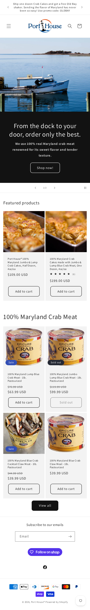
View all (45, 505)
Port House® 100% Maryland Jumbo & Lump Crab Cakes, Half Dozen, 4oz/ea (23, 264)
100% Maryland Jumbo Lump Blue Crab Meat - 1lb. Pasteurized (66, 377)
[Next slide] (54, 188)
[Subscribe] (70, 536)
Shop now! (45, 167)
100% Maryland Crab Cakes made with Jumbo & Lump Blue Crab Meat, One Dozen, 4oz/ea (66, 264)
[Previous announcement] (8, 7)
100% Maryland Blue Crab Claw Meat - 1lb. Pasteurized (65, 464)
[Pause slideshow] (85, 188)
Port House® (38, 601)
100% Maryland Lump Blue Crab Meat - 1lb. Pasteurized (24, 377)
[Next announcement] (82, 7)
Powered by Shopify (56, 601)
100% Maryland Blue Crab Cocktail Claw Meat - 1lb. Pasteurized (23, 464)
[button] (9, 26)
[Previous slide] (35, 188)
